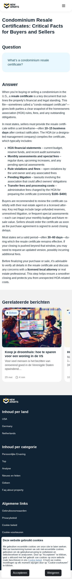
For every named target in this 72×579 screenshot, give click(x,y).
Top (4, 461)
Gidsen (6, 482)
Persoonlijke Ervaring (14, 454)
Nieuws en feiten (11, 475)
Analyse (6, 468)
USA (4, 419)
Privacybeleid (9, 517)
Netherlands (9, 433)
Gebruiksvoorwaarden (14, 510)
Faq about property (12, 489)
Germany (7, 426)
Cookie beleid (35, 560)
